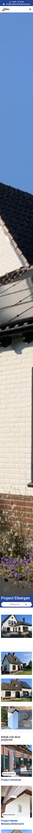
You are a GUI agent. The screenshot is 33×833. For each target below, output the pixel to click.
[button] (30, 9)
